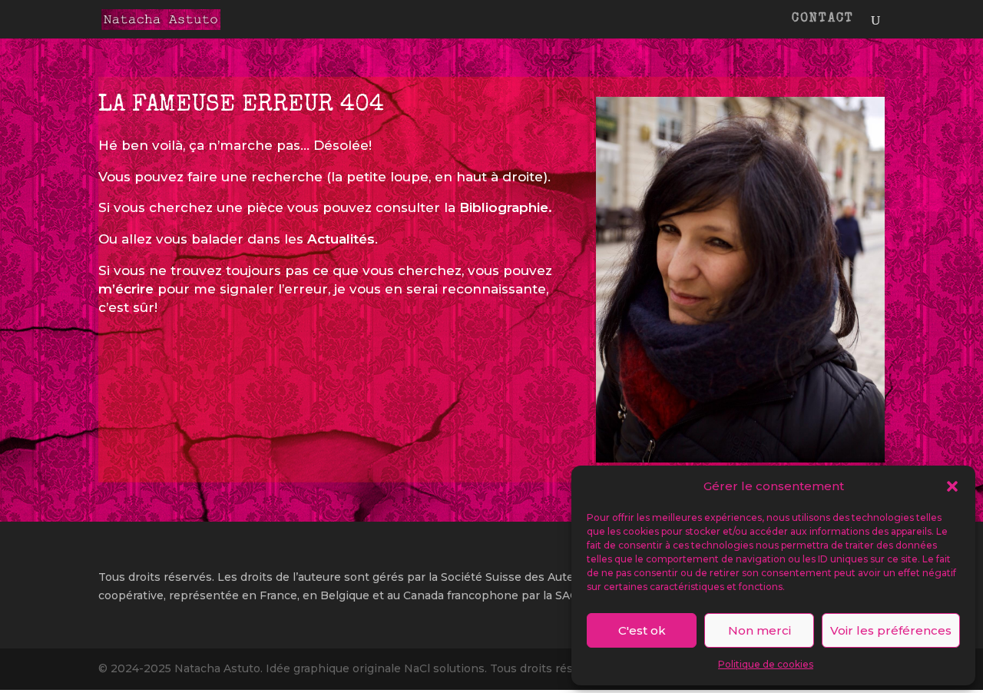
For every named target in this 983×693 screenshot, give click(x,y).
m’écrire (126, 289)
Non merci (759, 630)
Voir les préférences (891, 630)
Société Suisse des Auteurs (516, 577)
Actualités (341, 239)
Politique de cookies (765, 664)
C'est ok (642, 630)
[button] (952, 486)
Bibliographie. (505, 207)
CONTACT (823, 19)
